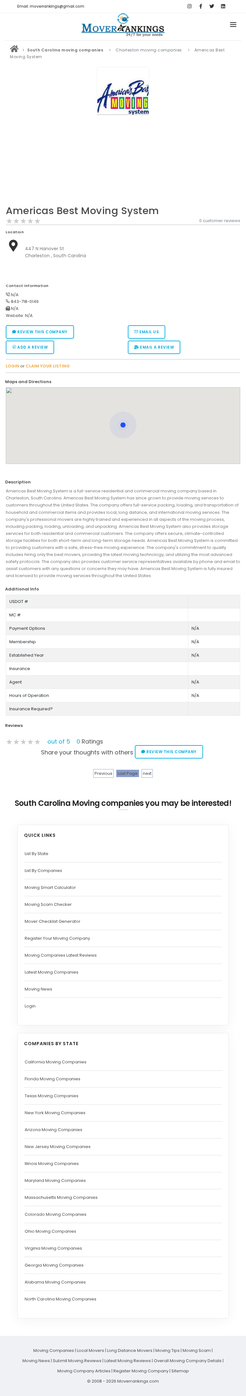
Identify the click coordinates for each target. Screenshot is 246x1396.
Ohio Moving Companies (50, 1231)
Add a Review (32, 347)
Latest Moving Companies (51, 972)
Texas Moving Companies (51, 1096)
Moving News (38, 989)
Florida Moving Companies (52, 1079)
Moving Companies (53, 1350)
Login (30, 1006)
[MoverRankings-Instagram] (189, 6)
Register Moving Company (140, 1371)
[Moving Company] (14, 50)
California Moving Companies (55, 1062)
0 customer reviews (219, 221)
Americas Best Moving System (82, 211)
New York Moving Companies (55, 1113)
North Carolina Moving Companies (60, 1299)
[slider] (23, 221)
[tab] (120, 381)
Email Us (148, 332)
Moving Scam (197, 1350)
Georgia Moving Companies (54, 1265)
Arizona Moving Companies (53, 1130)
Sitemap (180, 1371)
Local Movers (90, 1350)
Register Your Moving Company (57, 938)
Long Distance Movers (129, 1350)
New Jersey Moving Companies (58, 1147)
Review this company (42, 332)
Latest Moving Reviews (127, 1361)
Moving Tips (167, 1350)
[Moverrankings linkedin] (223, 6)
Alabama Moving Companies (55, 1282)
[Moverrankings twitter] (211, 6)
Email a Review (156, 347)
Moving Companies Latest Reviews (61, 955)
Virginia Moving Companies (53, 1248)
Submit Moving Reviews (77, 1361)
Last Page (128, 773)
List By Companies (43, 871)
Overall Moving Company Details (188, 1361)
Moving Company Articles (84, 1371)
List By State (36, 854)
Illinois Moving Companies (52, 1164)
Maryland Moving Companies (55, 1180)
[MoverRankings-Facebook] (200, 6)
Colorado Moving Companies (55, 1214)
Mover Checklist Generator (52, 921)
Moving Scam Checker (48, 904)
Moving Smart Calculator (50, 887)
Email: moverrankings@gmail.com (50, 6)
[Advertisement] (123, 162)
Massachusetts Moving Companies (61, 1197)
